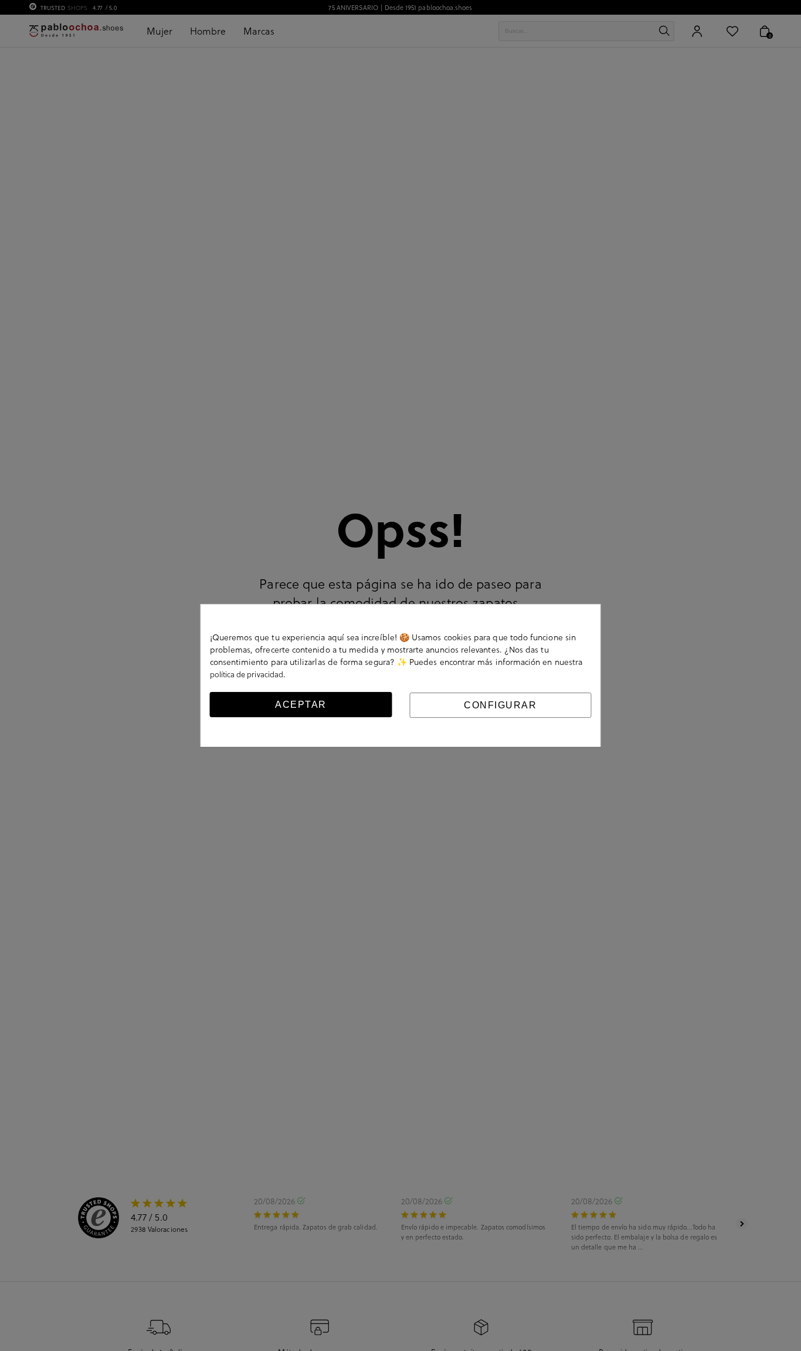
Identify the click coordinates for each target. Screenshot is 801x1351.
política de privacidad (247, 674)
